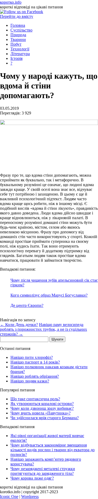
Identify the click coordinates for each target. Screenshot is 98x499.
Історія (16, 58)
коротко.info (10, 2)
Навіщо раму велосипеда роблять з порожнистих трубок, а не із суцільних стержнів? (43, 329)
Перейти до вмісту (16, 16)
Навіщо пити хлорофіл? (31, 357)
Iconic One (9, 496)
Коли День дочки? (19, 324)
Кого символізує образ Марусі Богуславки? (49, 295)
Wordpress (30, 496)
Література (20, 53)
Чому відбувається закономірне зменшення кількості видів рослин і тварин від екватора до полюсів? (52, 450)
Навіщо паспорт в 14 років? (35, 362)
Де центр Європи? (26, 305)
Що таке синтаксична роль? (35, 399)
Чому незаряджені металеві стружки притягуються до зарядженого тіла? (42, 471)
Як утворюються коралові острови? (42, 403)
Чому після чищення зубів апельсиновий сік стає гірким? (54, 282)
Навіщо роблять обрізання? (34, 376)
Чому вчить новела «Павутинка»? (40, 413)
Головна (17, 25)
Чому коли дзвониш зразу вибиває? (42, 408)
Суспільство (21, 30)
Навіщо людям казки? (29, 381)
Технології (19, 49)
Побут (15, 44)
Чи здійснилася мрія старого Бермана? (44, 418)
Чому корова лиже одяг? (32, 478)
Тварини (18, 39)
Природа (18, 35)
